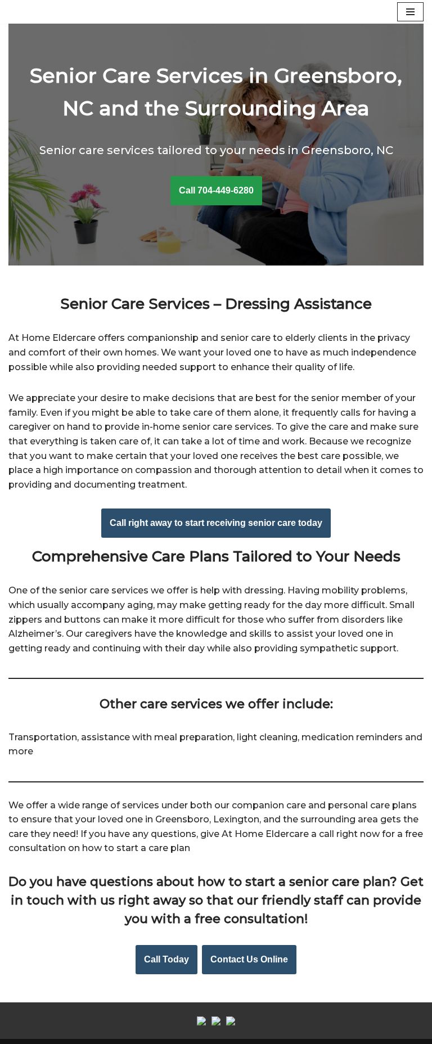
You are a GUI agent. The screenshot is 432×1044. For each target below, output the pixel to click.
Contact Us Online (249, 959)
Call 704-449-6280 (216, 190)
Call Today (166, 959)
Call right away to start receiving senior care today (216, 523)
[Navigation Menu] (410, 11)
